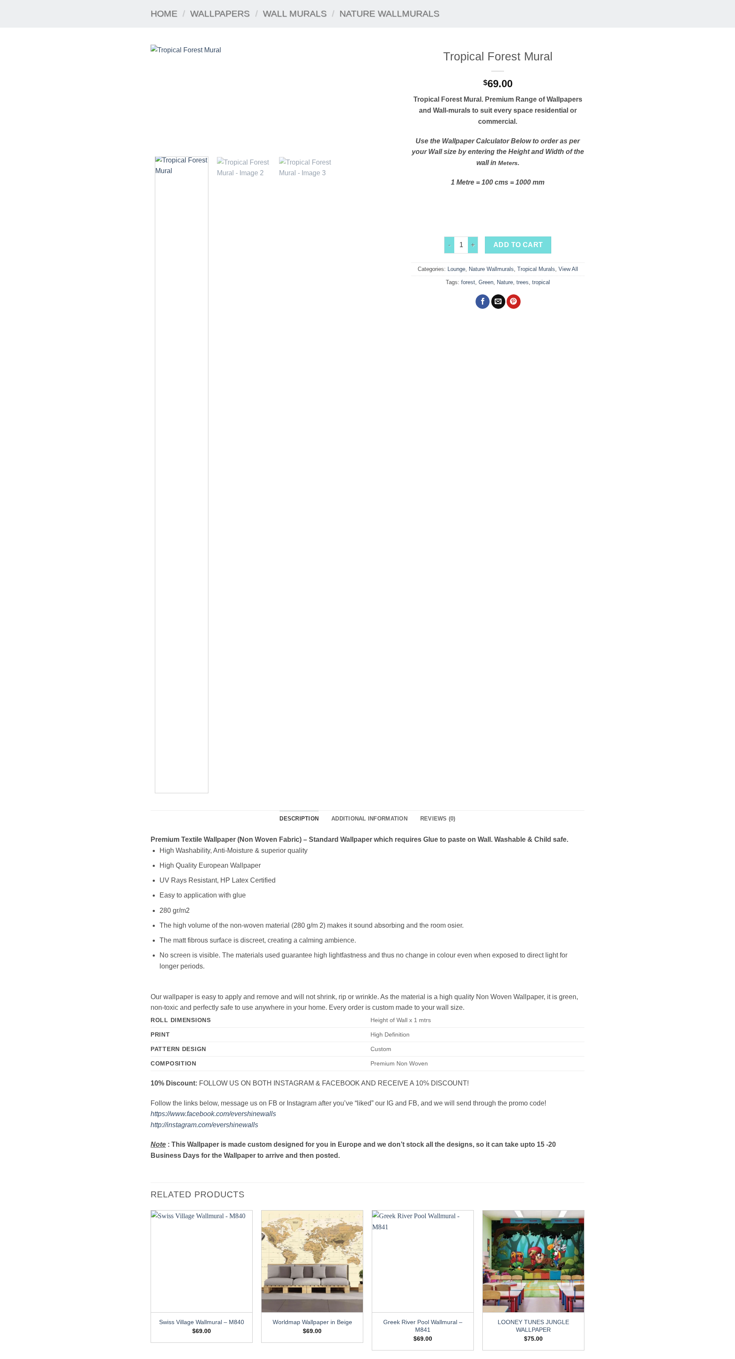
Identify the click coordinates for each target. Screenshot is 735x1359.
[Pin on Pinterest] (514, 301)
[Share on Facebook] (483, 301)
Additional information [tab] (369, 818)
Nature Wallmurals (389, 13)
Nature (505, 282)
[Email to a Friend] (498, 301)
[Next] (382, 97)
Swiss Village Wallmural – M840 (201, 1322)
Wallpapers (220, 13)
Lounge (456, 269)
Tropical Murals (536, 269)
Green (486, 282)
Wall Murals (295, 13)
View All (568, 269)
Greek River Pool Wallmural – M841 (422, 1326)
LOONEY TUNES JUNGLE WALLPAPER (533, 1326)
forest (468, 282)
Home (164, 13)
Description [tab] (299, 818)
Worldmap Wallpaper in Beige (312, 1322)
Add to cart (518, 244)
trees (522, 282)
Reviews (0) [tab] (438, 818)
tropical (541, 282)
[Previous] (166, 97)
